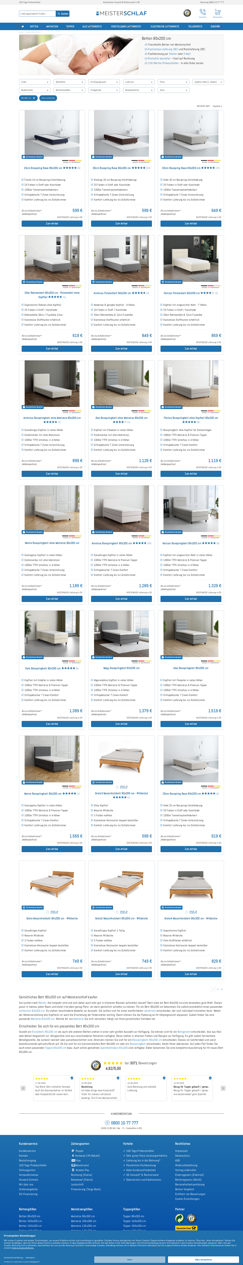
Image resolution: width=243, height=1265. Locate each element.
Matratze (79, 1019)
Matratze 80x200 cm (42, 1019)
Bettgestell (184, 1032)
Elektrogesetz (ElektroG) (189, 1175)
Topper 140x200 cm (134, 1221)
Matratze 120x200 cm (83, 1226)
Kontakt (23, 1155)
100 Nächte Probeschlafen (163, 63)
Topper (70, 26)
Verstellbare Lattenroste (126, 26)
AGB (177, 1160)
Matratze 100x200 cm (83, 1221)
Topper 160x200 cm (134, 1226)
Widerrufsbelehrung (186, 1165)
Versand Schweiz (28, 1179)
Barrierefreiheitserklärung (190, 1184)
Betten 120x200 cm (30, 1226)
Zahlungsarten (27, 1170)
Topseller (217, 106)
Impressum (181, 1151)
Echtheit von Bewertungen (190, 1194)
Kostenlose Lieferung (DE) (163, 49)
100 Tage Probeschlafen (33, 1165)
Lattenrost (150, 1010)
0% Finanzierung (28, 1194)
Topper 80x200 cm (55, 1048)
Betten (34, 26)
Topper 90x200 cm (133, 1216)
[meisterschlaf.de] (121, 11)
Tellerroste (195, 26)
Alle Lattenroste (92, 26)
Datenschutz (182, 1155)
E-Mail (187, 54)
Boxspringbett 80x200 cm (147, 1040)
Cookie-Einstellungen (187, 1199)
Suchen (64, 13)
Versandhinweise (28, 1175)
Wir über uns (26, 1184)
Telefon (173, 54)
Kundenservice (27, 1151)
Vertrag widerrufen (185, 1170)
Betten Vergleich (184, 1189)
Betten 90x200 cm (29, 1216)
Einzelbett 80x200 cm (44, 1032)
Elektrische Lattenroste (165, 26)
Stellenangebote (28, 1189)
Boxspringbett (138, 1044)
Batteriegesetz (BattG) (188, 1179)
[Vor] (222, 989)
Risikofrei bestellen (159, 58)
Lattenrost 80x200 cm (32, 1010)
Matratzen (52, 26)
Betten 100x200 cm (30, 1221)
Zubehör (215, 26)
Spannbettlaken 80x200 (114, 1048)
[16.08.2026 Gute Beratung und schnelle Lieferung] (100, 1076)
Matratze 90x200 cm (83, 1216)
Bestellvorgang (27, 1160)
